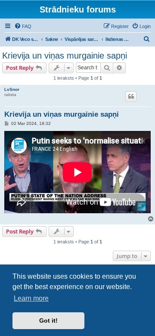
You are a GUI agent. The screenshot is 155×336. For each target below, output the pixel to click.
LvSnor (11, 89)
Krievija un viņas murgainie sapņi (64, 55)
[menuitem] (22, 26)
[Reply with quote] (130, 96)
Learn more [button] (31, 298)
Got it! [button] (48, 320)
